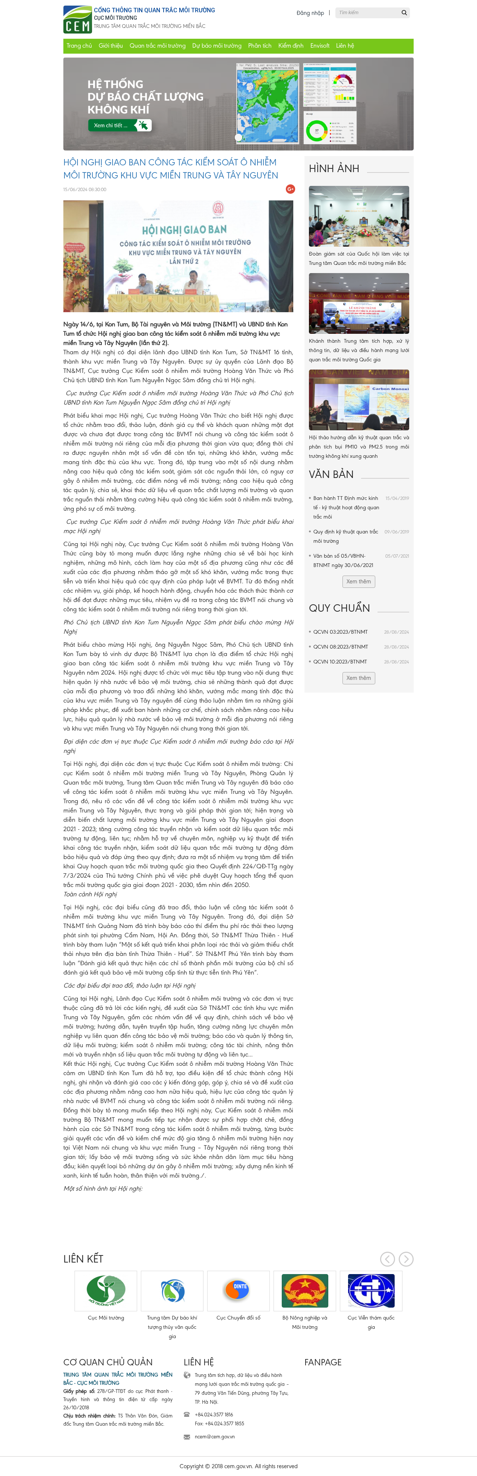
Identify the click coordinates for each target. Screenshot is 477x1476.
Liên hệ (345, 46)
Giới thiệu (111, 46)
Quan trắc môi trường (158, 46)
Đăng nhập (310, 12)
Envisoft (319, 46)
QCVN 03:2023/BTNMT (361, 631)
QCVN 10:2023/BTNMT (361, 661)
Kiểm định (291, 46)
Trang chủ (79, 46)
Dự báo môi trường (216, 46)
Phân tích (260, 46)
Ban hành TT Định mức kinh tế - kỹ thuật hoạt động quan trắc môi (361, 507)
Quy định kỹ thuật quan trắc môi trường (361, 536)
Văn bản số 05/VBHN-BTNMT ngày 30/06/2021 (361, 560)
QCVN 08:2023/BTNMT (361, 646)
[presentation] (387, 1259)
